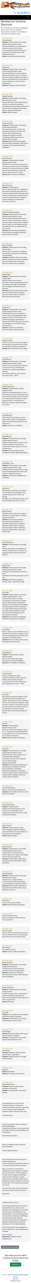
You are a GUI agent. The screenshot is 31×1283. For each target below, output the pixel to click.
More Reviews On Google (10, 1247)
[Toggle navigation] (27, 17)
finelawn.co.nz (6, 1239)
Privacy (15, 1277)
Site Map (15, 1279)
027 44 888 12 (23, 12)
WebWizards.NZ (16, 1281)
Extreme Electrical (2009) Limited (18, 1275)
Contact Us (15, 1264)
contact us (24, 28)
